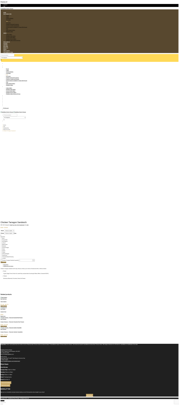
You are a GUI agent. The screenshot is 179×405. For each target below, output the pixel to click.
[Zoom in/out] (5, 402)
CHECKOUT (5, 4)
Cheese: (2, 233)
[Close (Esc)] (1, 402)
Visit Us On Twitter (5, 385)
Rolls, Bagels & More (10, 30)
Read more (3, 316)
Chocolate (8, 19)
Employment (6, 50)
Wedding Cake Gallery (11, 36)
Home (4, 12)
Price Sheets (6, 42)
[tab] (90, 264)
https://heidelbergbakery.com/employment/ (10, 361)
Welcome (5, 46)
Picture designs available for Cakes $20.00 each (16, 27)
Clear (15, 233)
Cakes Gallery (9, 34)
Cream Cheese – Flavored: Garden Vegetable (12, 332)
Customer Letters (8, 52)
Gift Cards (8, 22)
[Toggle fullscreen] (3, 402)
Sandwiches (6, 127)
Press (4, 49)
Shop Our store (7, 14)
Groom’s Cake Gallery (10, 37)
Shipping (5, 44)
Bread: (2, 230)
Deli (7, 21)
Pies (7, 28)
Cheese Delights (9, 18)
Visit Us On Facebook (5, 382)
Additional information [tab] (8, 266)
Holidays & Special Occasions (12, 24)
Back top (2, 400)
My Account (6, 108)
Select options (4, 306)
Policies (5, 43)
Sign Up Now (89, 395)
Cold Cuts (4, 299)
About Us (5, 47)
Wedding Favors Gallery (11, 39)
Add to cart (3, 262)
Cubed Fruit (3, 311)
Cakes (7, 17)
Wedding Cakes (9, 31)
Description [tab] (5, 264)
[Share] (2, 402)
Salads (3, 309)
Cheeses (4, 319)
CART (4, 6)
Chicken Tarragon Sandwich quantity (10, 260)
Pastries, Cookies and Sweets (12, 25)
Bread (7, 15)
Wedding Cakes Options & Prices (13, 40)
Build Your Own (6, 129)
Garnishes (3, 236)
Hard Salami (3, 301)
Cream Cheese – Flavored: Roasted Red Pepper (12, 322)
